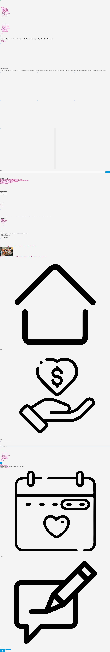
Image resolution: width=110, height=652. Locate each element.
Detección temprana (5, 16)
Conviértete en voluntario (6, 13)
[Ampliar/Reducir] (1, 649)
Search (1, 445)
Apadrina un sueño (5, 10)
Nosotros (2, 7)
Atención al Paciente (4, 14)
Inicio (1, 6)
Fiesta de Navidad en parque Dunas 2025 (6, 182)
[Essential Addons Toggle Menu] (1, 463)
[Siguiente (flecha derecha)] (4, 651)
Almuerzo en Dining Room (4, 183)
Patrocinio (2, 222)
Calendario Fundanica (5, 9)
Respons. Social (3, 221)
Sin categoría (2, 206)
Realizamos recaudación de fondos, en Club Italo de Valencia (9, 181)
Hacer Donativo (3, 223)
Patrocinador (4, 12)
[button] (0, 36)
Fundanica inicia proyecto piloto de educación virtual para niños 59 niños (11, 179)
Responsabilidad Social (5, 11)
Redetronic (7, 467)
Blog (1, 17)
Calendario (2, 219)
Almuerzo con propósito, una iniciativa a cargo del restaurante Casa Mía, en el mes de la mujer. (14, 180)
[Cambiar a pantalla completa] (4, 649)
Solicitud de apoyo (4, 15)
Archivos (1, 192)
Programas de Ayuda (4, 8)
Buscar (1, 170)
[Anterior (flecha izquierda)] (1, 651)
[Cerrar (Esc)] (9, 649)
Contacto (2, 33)
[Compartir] (7, 649)
